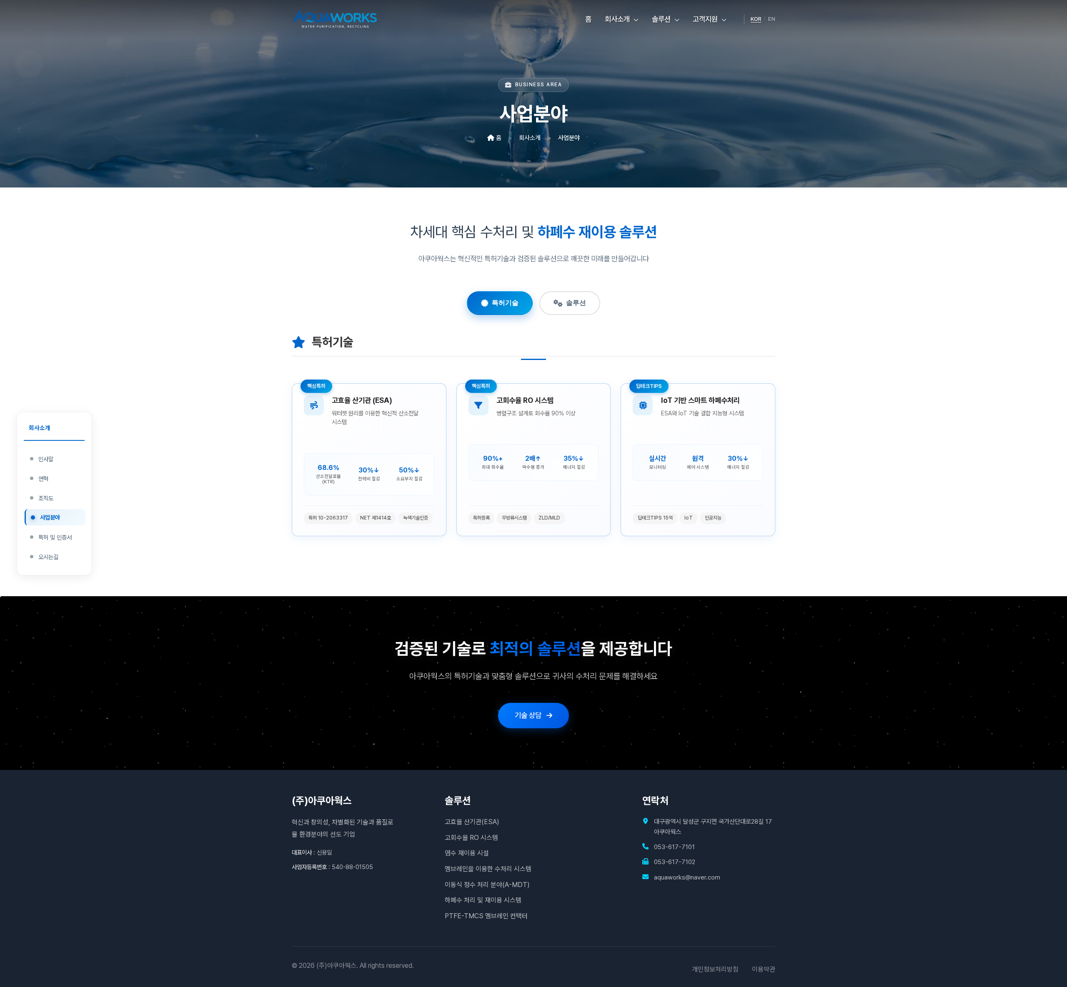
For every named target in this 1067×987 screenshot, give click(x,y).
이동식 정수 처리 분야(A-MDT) (487, 885)
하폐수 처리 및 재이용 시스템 (483, 900)
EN (771, 18)
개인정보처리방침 (715, 969)
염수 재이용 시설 (467, 853)
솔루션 (662, 19)
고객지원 (706, 19)
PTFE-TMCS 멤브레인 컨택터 (486, 916)
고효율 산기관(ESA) (472, 822)
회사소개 (618, 19)
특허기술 (505, 302)
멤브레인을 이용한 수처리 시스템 (488, 869)
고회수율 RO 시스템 (471, 838)
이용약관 (763, 969)
